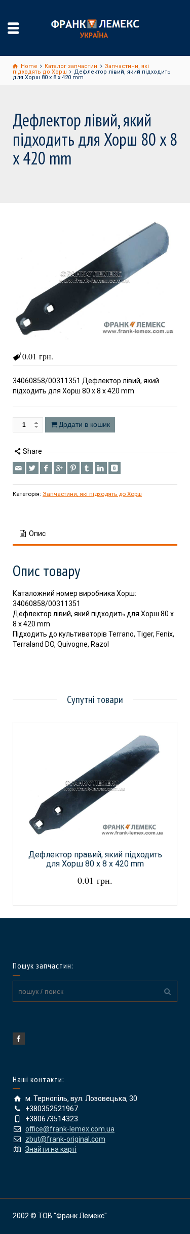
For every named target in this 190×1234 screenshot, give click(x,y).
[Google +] (60, 468)
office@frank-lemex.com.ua (70, 1129)
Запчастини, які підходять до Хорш (92, 493)
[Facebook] (46, 468)
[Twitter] (32, 468)
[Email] (19, 468)
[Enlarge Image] (95, 278)
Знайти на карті (51, 1149)
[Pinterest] (73, 468)
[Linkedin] (101, 468)
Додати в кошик (84, 424)
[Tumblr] (87, 468)
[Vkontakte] (114, 468)
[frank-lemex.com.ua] (95, 27)
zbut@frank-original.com (65, 1139)
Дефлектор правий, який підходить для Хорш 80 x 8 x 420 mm (95, 859)
